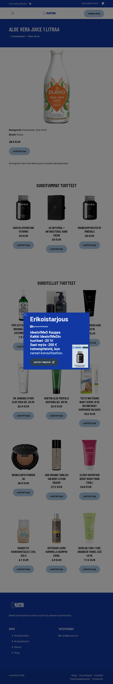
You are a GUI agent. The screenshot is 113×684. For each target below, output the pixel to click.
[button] (44, 362)
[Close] (25, 314)
